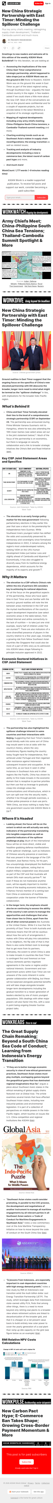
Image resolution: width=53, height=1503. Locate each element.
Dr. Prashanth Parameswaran (19, 40)
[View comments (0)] (13, 48)
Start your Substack (20, 1491)
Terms (37, 1483)
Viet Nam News (30, 286)
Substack (14, 1498)
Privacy (31, 1483)
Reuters (41, 286)
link (32, 1120)
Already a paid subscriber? (26, 1468)
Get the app (39, 1491)
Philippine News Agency (27, 284)
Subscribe (39, 3)
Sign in (48, 3)
